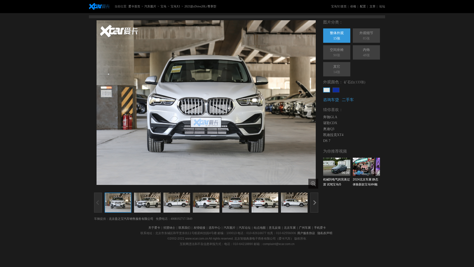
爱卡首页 (134, 6)
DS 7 (326, 141)
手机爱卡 (320, 227)
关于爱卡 (154, 227)
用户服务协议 (306, 233)
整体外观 (337, 35)
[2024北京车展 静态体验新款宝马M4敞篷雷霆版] (366, 167)
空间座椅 (337, 52)
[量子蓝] (336, 90)
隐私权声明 (324, 233)
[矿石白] (326, 90)
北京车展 (290, 227)
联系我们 (184, 227)
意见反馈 (275, 227)
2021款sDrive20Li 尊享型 (200, 6)
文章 (372, 6)
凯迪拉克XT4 (333, 135)
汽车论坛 (245, 227)
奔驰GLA (330, 117)
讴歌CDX (330, 123)
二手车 (348, 100)
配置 (363, 6)
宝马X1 (175, 6)
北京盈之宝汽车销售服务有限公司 (131, 219)
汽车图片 (150, 6)
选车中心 (214, 227)
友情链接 (199, 227)
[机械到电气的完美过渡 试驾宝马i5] (336, 167)
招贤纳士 (169, 227)
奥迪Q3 (328, 129)
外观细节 (366, 35)
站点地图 (260, 227)
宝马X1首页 (339, 6)
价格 (353, 6)
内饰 (366, 52)
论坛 (382, 6)
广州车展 (305, 227)
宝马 (163, 6)
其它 (336, 69)
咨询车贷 (331, 100)
